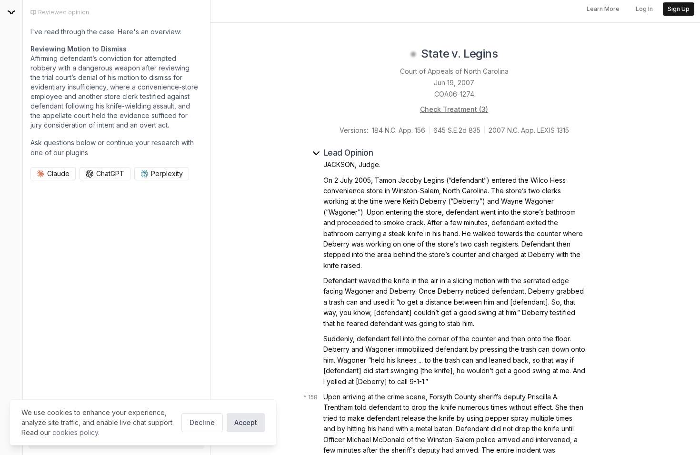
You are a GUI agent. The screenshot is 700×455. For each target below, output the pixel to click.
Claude (58, 173)
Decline (202, 422)
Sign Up (679, 8)
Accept (245, 422)
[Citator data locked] (413, 54)
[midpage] (11, 12)
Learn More (603, 8)
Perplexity (167, 173)
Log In (644, 8)
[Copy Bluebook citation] (508, 54)
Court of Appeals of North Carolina (454, 71)
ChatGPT (110, 173)
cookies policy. (76, 432)
